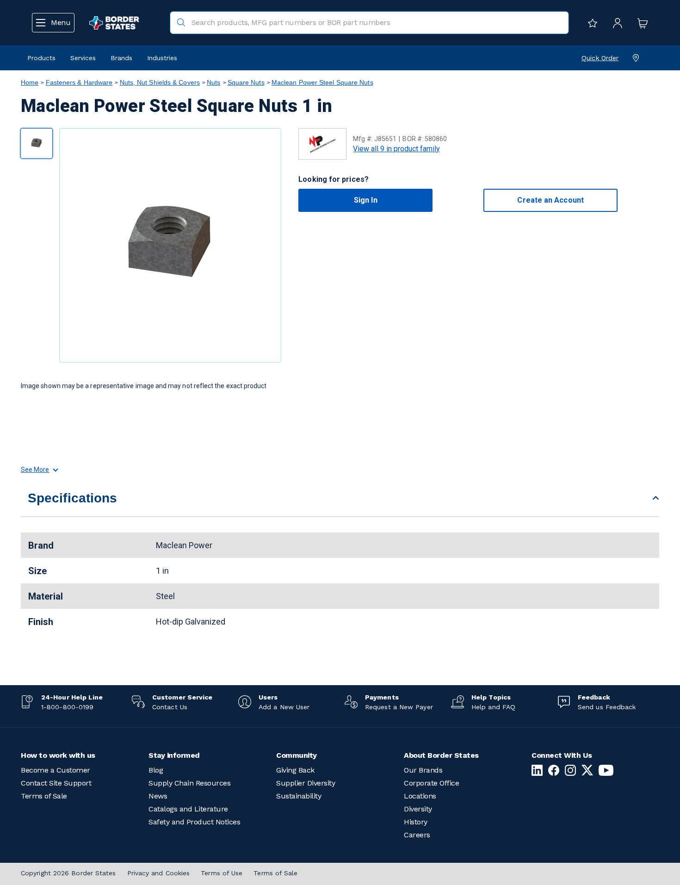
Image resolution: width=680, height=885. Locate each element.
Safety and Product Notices (194, 821)
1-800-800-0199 (67, 707)
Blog (155, 770)
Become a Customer (55, 770)
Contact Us (169, 707)
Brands (121, 58)
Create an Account (550, 200)
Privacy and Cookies (158, 873)
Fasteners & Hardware (79, 82)
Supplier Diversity (305, 783)
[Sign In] (615, 22)
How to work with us (58, 755)
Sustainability (298, 796)
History (415, 821)
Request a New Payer (399, 707)
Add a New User (284, 707)
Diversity (418, 809)
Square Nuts (246, 82)
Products (41, 58)
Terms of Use (221, 873)
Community (296, 755)
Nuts (213, 82)
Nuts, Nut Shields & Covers (160, 82)
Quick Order (599, 58)
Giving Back (295, 770)
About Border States (441, 755)
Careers (417, 834)
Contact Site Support (56, 783)
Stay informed (174, 755)
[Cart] (640, 22)
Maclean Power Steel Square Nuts (322, 82)
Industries (162, 58)
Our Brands (423, 770)
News (157, 796)
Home (29, 82)
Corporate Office (431, 783)
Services (83, 58)
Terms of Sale (44, 796)
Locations (420, 796)
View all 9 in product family (396, 148)
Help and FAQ (493, 707)
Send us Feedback (607, 707)
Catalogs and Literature (188, 809)
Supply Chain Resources (189, 783)
